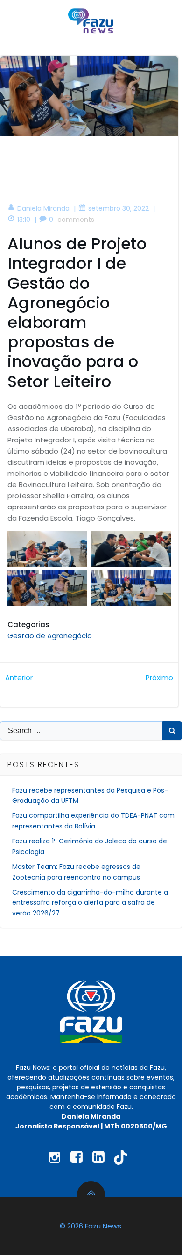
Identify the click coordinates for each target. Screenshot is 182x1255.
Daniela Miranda (43, 208)
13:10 (23, 219)
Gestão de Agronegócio (49, 636)
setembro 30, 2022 (118, 208)
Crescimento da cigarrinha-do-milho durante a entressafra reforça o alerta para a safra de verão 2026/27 (90, 903)
